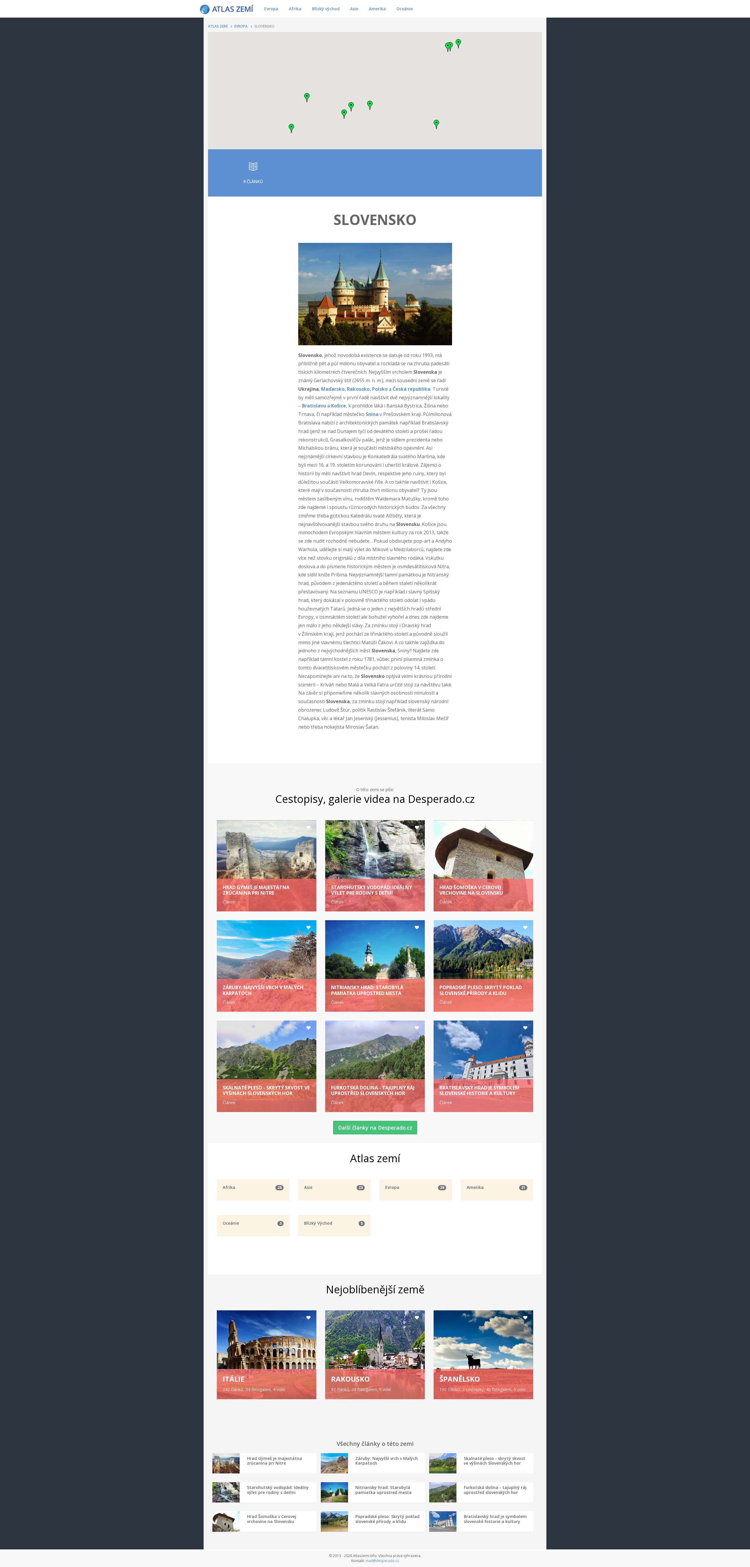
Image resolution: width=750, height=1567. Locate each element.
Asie (354, 8)
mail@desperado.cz (382, 1560)
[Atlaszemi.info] (226, 9)
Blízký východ (326, 8)
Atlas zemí (218, 26)
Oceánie (404, 8)
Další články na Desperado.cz (375, 1127)
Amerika (377, 8)
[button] (351, 106)
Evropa (271, 8)
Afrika (295, 8)
